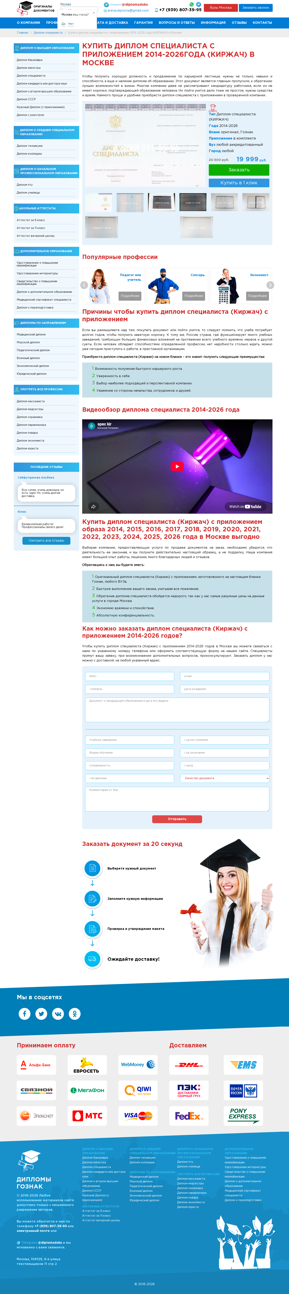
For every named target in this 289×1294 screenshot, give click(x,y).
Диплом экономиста (30, 441)
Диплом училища (28, 193)
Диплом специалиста (31, 76)
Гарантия (143, 22)
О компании (28, 22)
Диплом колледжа (29, 154)
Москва (65, 4)
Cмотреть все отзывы (46, 540)
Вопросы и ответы (177, 22)
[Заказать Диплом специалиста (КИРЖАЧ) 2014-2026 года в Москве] (130, 202)
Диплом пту (25, 185)
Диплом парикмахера (31, 425)
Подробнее (130, 296)
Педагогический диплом (33, 350)
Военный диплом (28, 358)
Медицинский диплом (31, 334)
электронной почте (33, 1231)
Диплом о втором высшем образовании (44, 91)
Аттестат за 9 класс (31, 220)
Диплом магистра (28, 68)
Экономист (259, 275)
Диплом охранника (29, 417)
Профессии (57, 22)
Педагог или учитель (130, 277)
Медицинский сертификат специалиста (44, 300)
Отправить (177, 819)
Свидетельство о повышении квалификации (37, 282)
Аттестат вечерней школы (35, 236)
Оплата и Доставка (109, 22)
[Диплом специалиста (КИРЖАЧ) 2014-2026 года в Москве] (224, 201)
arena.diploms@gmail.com (128, 10)
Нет (71, 24)
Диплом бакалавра (29, 60)
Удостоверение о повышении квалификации (37, 264)
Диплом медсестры (30, 409)
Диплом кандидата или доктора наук (42, 84)
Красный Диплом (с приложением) (41, 107)
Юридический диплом (31, 374)
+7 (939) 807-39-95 (180, 10)
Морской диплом (28, 342)
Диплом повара (27, 433)
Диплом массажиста (31, 401)
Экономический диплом (33, 366)
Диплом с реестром (30, 115)
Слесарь (198, 275)
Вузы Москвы (221, 7)
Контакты (262, 22)
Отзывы (239, 22)
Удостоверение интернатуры (37, 273)
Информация (213, 22)
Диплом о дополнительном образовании (44, 292)
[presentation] (84, 285)
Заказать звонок (255, 7)
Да (63, 24)
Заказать (239, 170)
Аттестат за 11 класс (31, 228)
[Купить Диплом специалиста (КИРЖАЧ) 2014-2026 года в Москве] (145, 145)
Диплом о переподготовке (35, 308)
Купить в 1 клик (239, 183)
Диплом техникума (29, 146)
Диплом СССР (26, 99)
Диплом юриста (27, 448)
